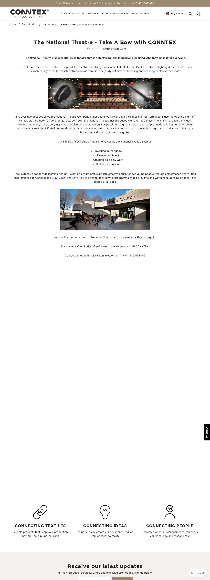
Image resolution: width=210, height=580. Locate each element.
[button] (175, 13)
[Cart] (198, 13)
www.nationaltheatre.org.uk (137, 237)
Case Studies (29, 24)
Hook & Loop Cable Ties (134, 67)
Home (13, 24)
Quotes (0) (207, 432)
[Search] (190, 13)
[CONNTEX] (29, 13)
